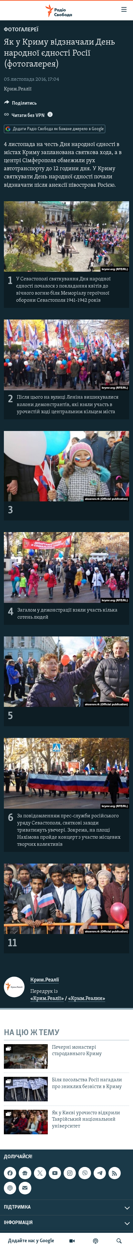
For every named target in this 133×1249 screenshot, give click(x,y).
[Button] (20, 105)
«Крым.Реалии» (86, 998)
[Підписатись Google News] (25, 1173)
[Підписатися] (25, 1188)
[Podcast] (10, 1188)
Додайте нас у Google (31, 1241)
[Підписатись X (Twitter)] (40, 1173)
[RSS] (114, 1173)
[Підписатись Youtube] (55, 1173)
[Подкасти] (95, 1241)
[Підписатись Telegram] (100, 1173)
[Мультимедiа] (72, 1241)
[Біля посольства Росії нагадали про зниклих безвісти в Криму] (26, 1089)
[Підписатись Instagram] (70, 1173)
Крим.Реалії (18, 89)
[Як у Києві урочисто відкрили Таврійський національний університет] (26, 1122)
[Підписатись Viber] (84, 1173)
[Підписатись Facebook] (10, 1173)
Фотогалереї (21, 30)
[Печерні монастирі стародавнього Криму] (26, 1056)
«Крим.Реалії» (47, 998)
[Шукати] (119, 1241)
